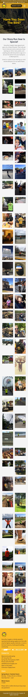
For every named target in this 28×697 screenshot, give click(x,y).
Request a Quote (16, 5)
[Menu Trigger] (24, 6)
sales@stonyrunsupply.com (10, 2)
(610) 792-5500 (21, 2)
